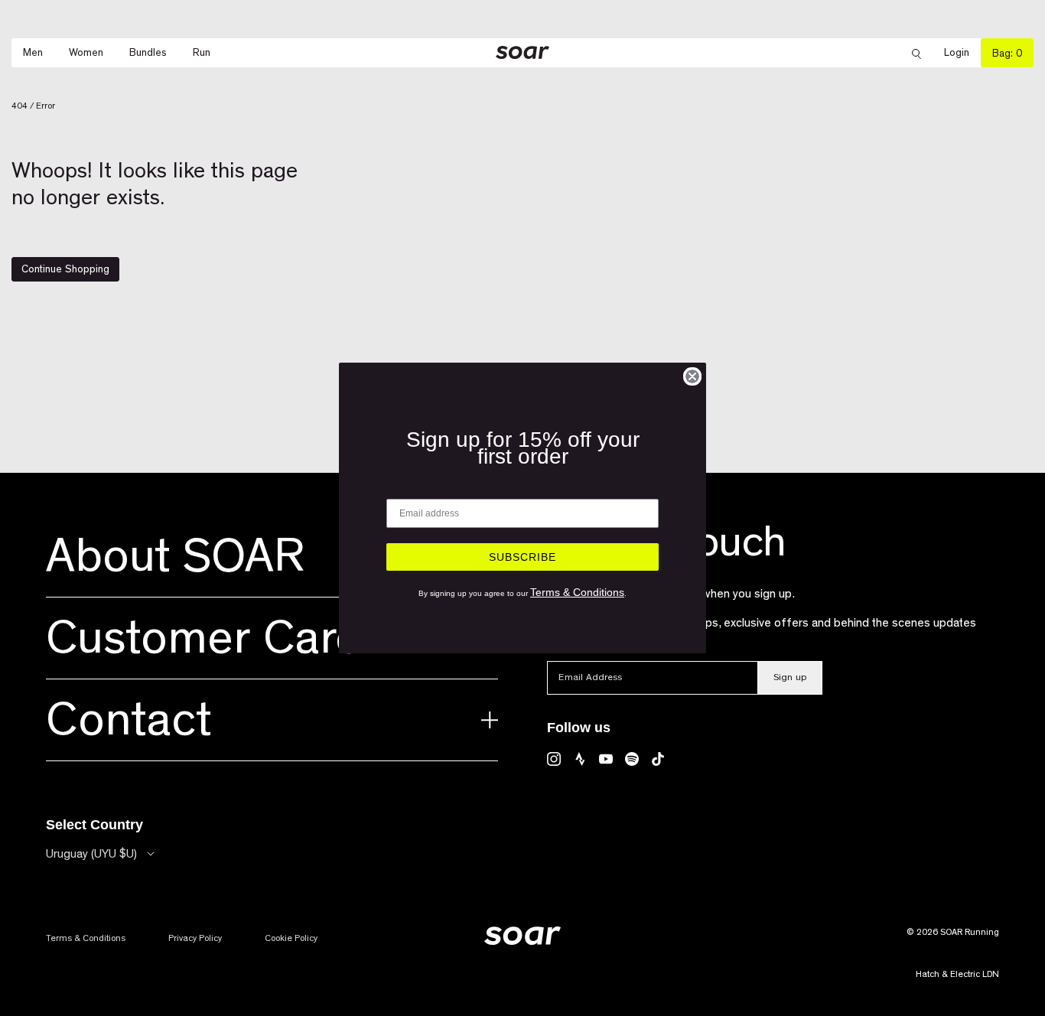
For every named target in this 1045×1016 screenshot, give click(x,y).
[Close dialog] (692, 376)
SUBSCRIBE (522, 557)
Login (962, 53)
